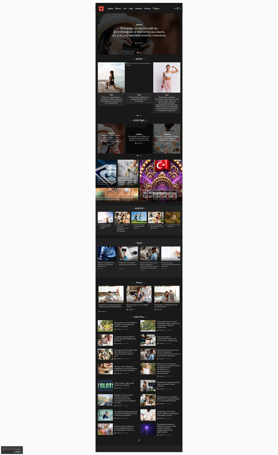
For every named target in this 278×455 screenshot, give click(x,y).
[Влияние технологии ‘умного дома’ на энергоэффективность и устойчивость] (106, 173)
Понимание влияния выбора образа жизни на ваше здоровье (168, 384)
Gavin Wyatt (148, 200)
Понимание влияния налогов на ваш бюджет (165, 306)
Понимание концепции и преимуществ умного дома (128, 263)
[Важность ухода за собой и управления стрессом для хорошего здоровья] (128, 173)
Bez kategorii (146, 190)
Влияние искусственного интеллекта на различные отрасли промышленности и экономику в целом (168, 443)
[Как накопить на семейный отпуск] (139, 294)
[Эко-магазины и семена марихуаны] (172, 217)
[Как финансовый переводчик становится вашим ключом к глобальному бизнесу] (105, 415)
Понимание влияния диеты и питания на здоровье (139, 226)
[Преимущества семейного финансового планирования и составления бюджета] (148, 400)
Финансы (101, 301)
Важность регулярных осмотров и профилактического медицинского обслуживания (123, 228)
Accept (17, 451)
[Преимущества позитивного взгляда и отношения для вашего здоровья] (105, 326)
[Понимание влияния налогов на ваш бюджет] (167, 294)
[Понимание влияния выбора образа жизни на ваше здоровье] (148, 385)
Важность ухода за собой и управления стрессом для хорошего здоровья (128, 182)
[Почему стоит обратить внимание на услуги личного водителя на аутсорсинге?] (105, 368)
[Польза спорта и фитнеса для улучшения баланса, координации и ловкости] (105, 429)
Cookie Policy (18, 449)
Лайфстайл (139, 24)
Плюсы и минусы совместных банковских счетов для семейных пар (167, 339)
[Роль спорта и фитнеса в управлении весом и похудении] (139, 77)
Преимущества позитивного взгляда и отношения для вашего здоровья (125, 324)
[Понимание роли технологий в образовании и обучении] (170, 254)
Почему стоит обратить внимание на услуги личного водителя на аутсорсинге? (125, 369)
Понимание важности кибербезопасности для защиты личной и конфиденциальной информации (166, 428)
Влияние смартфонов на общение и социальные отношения (106, 264)
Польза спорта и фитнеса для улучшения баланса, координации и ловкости (124, 428)
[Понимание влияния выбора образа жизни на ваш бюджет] (111, 294)
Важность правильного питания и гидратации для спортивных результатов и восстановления (111, 100)
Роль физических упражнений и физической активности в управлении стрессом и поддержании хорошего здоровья (125, 443)
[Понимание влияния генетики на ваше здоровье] (105, 217)
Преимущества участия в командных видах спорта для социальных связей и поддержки (168, 324)
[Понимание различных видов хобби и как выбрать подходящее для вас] (148, 415)
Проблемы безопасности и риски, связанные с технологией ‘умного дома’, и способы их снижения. (149, 265)
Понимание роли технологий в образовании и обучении (170, 264)
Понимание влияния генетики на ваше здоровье (105, 226)
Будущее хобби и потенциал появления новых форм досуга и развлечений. (115, 198)
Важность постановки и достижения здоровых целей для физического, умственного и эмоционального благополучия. (168, 368)
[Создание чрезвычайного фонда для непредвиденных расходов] (105, 340)
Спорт (111, 94)
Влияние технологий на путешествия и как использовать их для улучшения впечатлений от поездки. (125, 399)
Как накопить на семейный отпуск (137, 306)
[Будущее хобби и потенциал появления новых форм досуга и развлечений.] (117, 195)
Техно (100, 259)
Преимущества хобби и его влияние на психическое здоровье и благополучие (139, 138)
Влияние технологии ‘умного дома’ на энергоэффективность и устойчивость (105, 181)
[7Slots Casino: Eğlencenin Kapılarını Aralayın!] (105, 385)
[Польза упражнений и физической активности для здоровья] (155, 217)
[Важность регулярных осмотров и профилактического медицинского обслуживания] (122, 217)
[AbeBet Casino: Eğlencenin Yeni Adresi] (161, 181)
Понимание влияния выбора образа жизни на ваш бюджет (110, 306)
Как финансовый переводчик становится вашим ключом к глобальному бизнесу (125, 414)
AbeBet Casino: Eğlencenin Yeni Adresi (160, 195)
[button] (137, 52)
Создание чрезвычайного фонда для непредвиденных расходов (125, 339)
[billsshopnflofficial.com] (101, 8)
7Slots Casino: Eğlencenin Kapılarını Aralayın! (124, 384)
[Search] (180, 8)
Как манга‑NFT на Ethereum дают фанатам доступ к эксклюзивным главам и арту (125, 353)
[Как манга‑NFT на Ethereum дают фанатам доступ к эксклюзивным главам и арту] (105, 354)
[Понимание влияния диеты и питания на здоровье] (139, 217)
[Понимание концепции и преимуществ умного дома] (128, 254)
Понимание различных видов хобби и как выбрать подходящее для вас (167, 138)
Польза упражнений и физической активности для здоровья (156, 226)
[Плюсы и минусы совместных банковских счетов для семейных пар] (148, 340)
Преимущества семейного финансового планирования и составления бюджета (168, 399)
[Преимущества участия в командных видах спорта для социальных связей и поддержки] (148, 326)
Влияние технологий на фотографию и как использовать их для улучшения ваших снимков (139, 31)
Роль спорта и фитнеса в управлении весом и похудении (139, 99)
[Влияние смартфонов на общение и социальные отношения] (107, 254)
